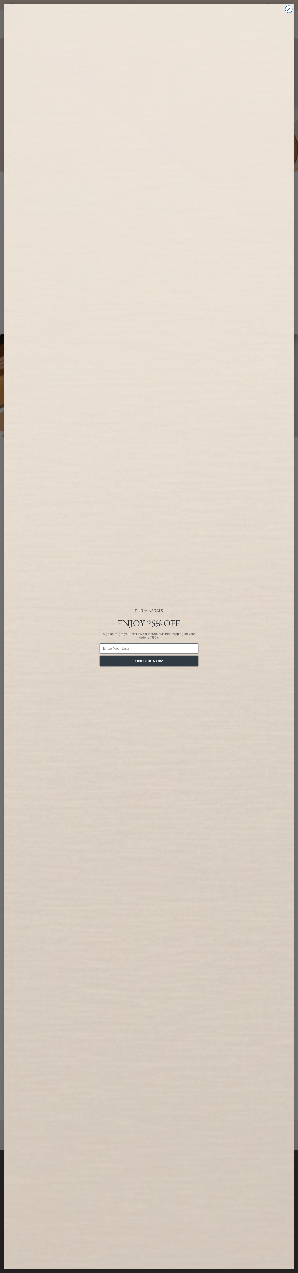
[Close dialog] (288, 9)
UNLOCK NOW (149, 661)
